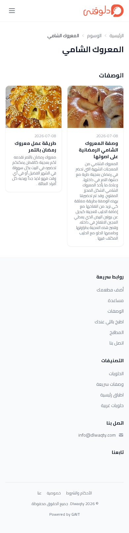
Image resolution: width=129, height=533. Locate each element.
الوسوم (94, 35)
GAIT (75, 514)
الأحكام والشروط (79, 493)
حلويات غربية (112, 405)
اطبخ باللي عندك (109, 321)
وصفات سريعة (110, 384)
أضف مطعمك (110, 289)
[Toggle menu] (12, 10)
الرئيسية (116, 35)
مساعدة (116, 300)
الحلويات (116, 373)
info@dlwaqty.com (97, 435)
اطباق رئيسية (112, 394)
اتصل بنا (116, 343)
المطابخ (116, 332)
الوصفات (116, 311)
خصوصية (54, 493)
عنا (39, 493)
